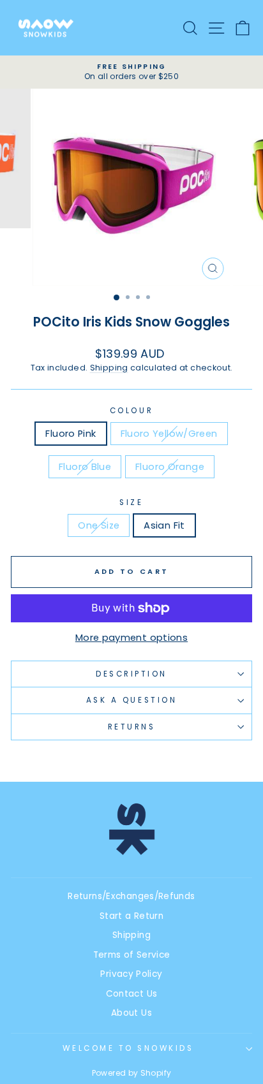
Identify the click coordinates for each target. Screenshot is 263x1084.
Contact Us (132, 994)
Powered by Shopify (132, 1072)
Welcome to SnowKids (128, 1048)
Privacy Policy (131, 974)
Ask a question (131, 700)
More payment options (131, 637)
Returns (132, 727)
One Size (98, 525)
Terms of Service (131, 955)
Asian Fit (164, 525)
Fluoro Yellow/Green (169, 433)
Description (131, 674)
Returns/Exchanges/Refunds (131, 896)
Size (131, 502)
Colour (131, 411)
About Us (131, 1013)
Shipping (109, 367)
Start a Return (131, 916)
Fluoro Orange (169, 466)
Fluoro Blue (85, 466)
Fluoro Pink (70, 433)
